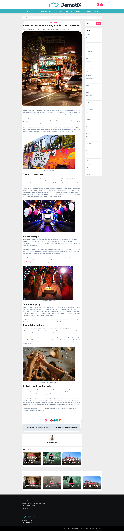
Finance (88, 92)
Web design (88, 170)
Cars (83, 11)
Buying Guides (89, 51)
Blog (87, 44)
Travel (66, 11)
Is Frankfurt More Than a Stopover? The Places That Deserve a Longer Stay (71, 461)
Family (87, 85)
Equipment (88, 82)
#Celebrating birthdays (52, 29)
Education (88, 75)
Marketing (88, 123)
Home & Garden (89, 109)
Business (49, 22)
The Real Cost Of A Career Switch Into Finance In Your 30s (51, 459)
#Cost (59, 29)
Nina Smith (68, 462)
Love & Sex (88, 119)
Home (27, 11)
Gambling (88, 99)
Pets (87, 140)
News (87, 136)
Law (87, 112)
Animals (88, 34)
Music (87, 129)
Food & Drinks (43, 11)
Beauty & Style (59, 11)
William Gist (29, 29)
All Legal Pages (67, 528)
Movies (71, 11)
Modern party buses (28, 328)
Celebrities (78, 11)
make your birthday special (30, 123)
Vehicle (87, 167)
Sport (87, 146)
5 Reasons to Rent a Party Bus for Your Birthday (51, 26)
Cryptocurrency (89, 68)
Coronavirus (89, 65)
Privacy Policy (75, 528)
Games (36, 11)
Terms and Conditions (85, 528)
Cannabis (88, 54)
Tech (31, 11)
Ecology (87, 71)
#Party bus (66, 29)
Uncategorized (89, 164)
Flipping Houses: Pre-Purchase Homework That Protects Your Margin (32, 459)
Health (51, 11)
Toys (87, 157)
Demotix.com (27, 520)
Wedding (88, 174)
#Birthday (44, 29)
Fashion (87, 88)
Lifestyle (88, 116)
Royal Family (89, 143)
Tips (87, 153)
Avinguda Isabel (50, 460)
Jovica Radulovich (31, 460)
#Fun (62, 29)
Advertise (94, 528)
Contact (96, 11)
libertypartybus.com (28, 261)
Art (86, 37)
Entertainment (89, 78)
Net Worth (89, 11)
